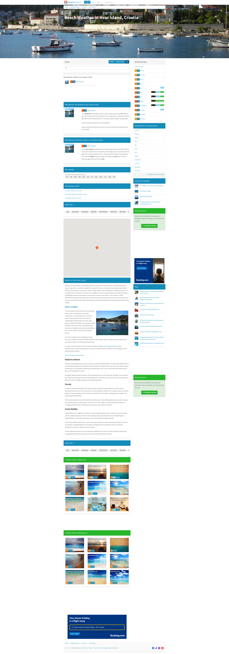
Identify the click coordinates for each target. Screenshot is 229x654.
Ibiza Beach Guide (145, 191)
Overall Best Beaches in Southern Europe (76, 194)
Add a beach (115, 648)
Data (86, 648)
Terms (95, 648)
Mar (75, 176)
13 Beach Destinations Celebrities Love (152, 343)
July (141, 97)
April (141, 83)
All (127, 61)
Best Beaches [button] (109, 2)
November (143, 114)
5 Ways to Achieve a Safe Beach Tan (150, 332)
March (141, 79)
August (142, 101)
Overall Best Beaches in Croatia (73, 190)
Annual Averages (139, 66)
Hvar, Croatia (80, 82)
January (142, 70)
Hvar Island (92, 7)
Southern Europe (74, 7)
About (82, 648)
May (84, 176)
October (142, 110)
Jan (67, 176)
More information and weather (74, 355)
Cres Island (113, 211)
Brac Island (75, 211)
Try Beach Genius (150, 226)
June (141, 92)
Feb (71, 176)
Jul (92, 176)
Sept (101, 176)
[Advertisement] (97, 94)
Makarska (93, 211)
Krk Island (122, 211)
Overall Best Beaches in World (73, 198)
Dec (114, 176)
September (143, 105)
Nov (110, 176)
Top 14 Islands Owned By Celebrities (151, 326)
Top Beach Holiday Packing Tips (149, 309)
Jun (88, 176)
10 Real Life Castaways (147, 315)
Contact (91, 648)
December (143, 119)
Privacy (100, 648)
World (66, 7)
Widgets (105, 648)
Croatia (84, 7)
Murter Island (103, 211)
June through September (110, 346)
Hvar (67, 211)
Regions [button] (99, 2)
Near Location (120, 61)
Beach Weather (76, 648)
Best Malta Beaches (146, 196)
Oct (105, 176)
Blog (93, 2)
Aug (96, 176)
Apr (80, 176)
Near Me (112, 61)
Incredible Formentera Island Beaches (151, 185)
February (142, 75)
